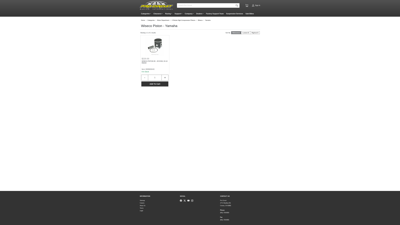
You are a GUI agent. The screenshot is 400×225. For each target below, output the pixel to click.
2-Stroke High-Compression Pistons (183, 20)
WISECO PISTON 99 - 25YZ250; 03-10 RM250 (155, 62)
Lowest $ (245, 33)
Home (143, 20)
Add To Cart (155, 84)
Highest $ (255, 33)
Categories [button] (151, 20)
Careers (142, 203)
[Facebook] (182, 200)
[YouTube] (189, 200)
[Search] (236, 5)
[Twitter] (185, 200)
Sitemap (142, 200)
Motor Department (163, 20)
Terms (142, 208)
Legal (141, 210)
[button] (146, 14)
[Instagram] (193, 200)
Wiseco (200, 20)
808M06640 (150, 69)
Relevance (236, 33)
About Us (142, 205)
